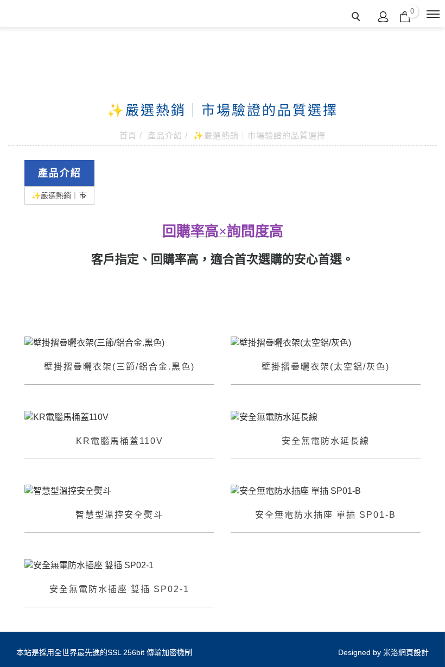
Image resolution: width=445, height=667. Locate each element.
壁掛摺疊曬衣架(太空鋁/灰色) (326, 366)
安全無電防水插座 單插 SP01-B (325, 514)
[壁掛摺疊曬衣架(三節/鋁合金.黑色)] (119, 342)
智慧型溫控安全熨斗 (119, 514)
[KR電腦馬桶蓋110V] (119, 417)
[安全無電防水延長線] (326, 416)
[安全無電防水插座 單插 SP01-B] (326, 491)
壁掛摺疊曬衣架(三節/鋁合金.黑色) (119, 366)
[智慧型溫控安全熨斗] (119, 491)
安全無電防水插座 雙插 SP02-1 (119, 589)
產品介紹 (165, 135)
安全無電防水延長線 (326, 441)
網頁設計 (413, 652)
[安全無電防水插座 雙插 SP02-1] (119, 564)
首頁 (128, 135)
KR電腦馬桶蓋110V (119, 441)
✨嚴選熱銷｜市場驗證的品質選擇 (259, 135)
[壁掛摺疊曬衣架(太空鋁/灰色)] (326, 342)
